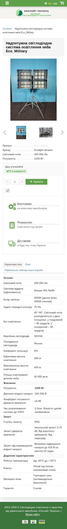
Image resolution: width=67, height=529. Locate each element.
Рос (55, 3)
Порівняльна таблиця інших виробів (23, 270)
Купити (38, 181)
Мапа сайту (33, 514)
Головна (7, 28)
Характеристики (13, 264)
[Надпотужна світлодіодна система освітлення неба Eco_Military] (21, 132)
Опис (28, 264)
